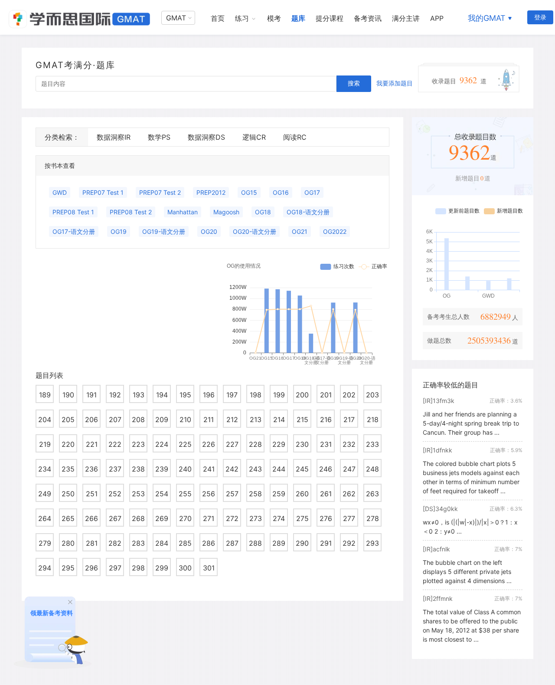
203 (372, 394)
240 (185, 469)
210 (185, 419)
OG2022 (334, 231)
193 (138, 394)
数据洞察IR (114, 137)
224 (161, 444)
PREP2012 (210, 192)
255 (185, 493)
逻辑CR (254, 137)
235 (68, 469)
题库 (298, 18)
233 (372, 444)
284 (161, 543)
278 (372, 518)
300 (185, 568)
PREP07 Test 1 (103, 192)
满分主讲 (406, 18)
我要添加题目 (394, 83)
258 (255, 493)
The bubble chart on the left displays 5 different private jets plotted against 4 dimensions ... (467, 571)
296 (91, 568)
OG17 (312, 192)
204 (44, 419)
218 (373, 419)
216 (326, 419)
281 (92, 543)
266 (91, 518)
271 (208, 518)
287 (232, 543)
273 (255, 518)
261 (326, 493)
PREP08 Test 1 (73, 212)
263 (372, 493)
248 (372, 469)
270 (185, 518)
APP (437, 18)
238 (138, 469)
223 (138, 444)
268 (138, 518)
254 (161, 493)
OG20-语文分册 (254, 231)
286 (208, 543)
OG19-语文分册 (163, 231)
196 (209, 394)
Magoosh (226, 212)
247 (349, 469)
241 (209, 469)
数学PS (159, 137)
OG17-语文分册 (73, 231)
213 (255, 419)
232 (349, 444)
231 (326, 444)
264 (44, 518)
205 (68, 419)
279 (45, 543)
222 (114, 444)
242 (231, 469)
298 (138, 568)
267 (115, 518)
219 (45, 444)
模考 (274, 18)
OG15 (249, 192)
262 (349, 493)
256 (208, 493)
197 (232, 394)
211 (208, 419)
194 (162, 394)
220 (68, 444)
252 (114, 493)
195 (185, 394)
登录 (540, 17)
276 (326, 518)
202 (349, 394)
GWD (59, 192)
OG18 (263, 212)
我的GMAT (487, 18)
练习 (242, 18)
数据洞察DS (206, 137)
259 (278, 493)
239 (161, 469)
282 (114, 543)
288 (255, 543)
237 (115, 469)
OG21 (299, 231)
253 (138, 493)
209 (161, 419)
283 (138, 543)
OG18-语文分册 (308, 212)
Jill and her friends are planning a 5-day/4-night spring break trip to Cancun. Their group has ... (471, 423)
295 (68, 568)
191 (91, 394)
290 (302, 543)
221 (92, 444)
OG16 (281, 192)
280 (68, 543)
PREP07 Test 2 (160, 192)
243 (255, 469)
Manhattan (182, 212)
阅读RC (295, 137)
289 (278, 543)
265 (68, 518)
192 (115, 394)
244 (278, 469)
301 (209, 568)
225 (185, 444)
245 (302, 469)
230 (302, 444)
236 (91, 469)
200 (302, 394)
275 (302, 518)
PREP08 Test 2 (131, 212)
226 (208, 444)
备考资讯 (368, 18)
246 (325, 469)
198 (255, 394)
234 (44, 469)
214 (279, 419)
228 (255, 444)
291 (326, 543)
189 (45, 394)
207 (115, 419)
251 (92, 493)
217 (349, 419)
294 (44, 568)
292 (349, 543)
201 (326, 394)
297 (115, 568)
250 (68, 493)
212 (232, 419)
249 (44, 493)
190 (68, 394)
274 (279, 518)
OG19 (119, 231)
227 (232, 444)
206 (91, 419)
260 (302, 493)
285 (185, 543)
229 (278, 444)
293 (372, 543)
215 (302, 419)
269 (161, 518)
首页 (218, 18)
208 (138, 419)
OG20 (209, 231)
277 (349, 518)
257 (232, 493)
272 (232, 518)
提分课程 (329, 18)
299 (161, 568)
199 (279, 394)
